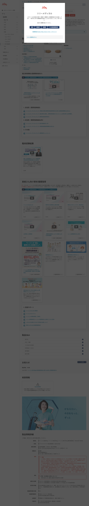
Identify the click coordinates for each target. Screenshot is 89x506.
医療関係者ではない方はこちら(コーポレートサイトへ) (44, 31)
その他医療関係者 (53, 27)
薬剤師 (38, 27)
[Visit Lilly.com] (44, 8)
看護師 (44, 27)
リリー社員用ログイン (32, 37)
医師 (32, 27)
